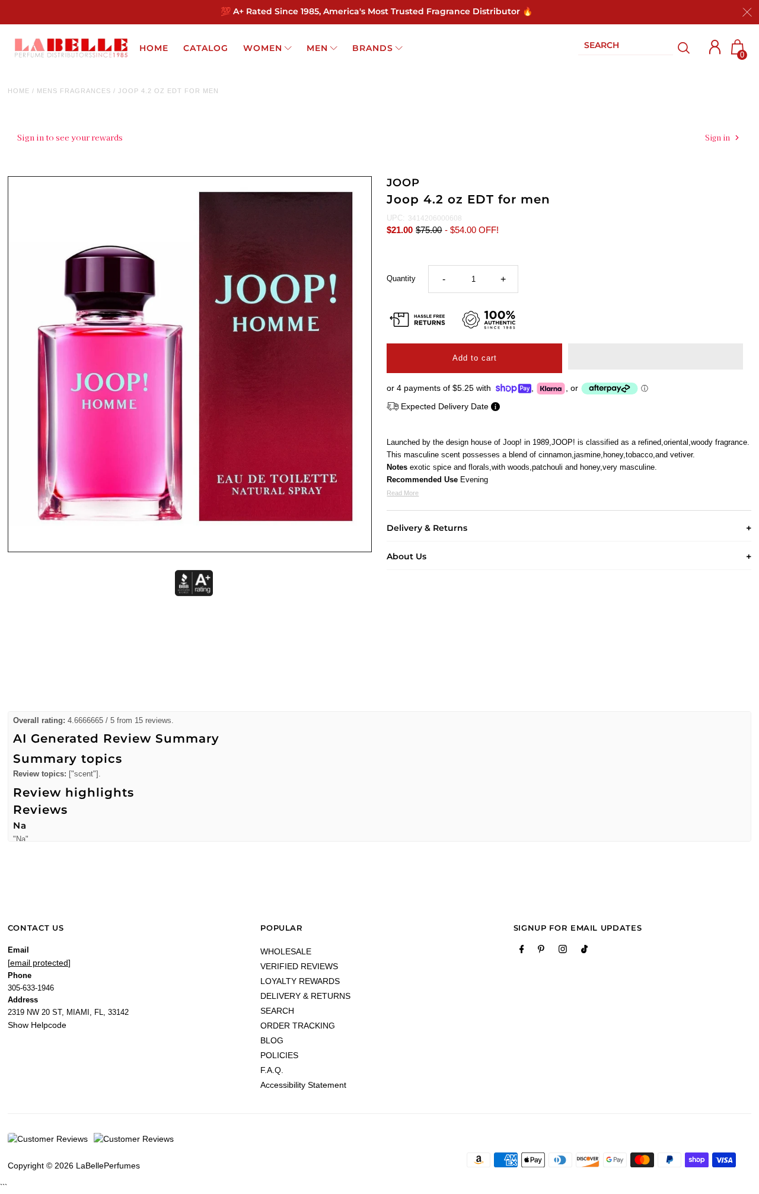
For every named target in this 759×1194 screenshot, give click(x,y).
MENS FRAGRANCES (74, 90)
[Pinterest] (541, 951)
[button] (655, 356)
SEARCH (277, 1010)
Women (262, 48)
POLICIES (279, 1055)
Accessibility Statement (303, 1085)
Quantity (401, 278)
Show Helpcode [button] (37, 1025)
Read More (403, 492)
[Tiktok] (584, 951)
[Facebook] (521, 951)
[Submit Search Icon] (684, 48)
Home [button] (153, 48)
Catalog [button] (205, 48)
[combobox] (625, 47)
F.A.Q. (271, 1070)
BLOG (271, 1040)
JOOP (403, 182)
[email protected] (39, 962)
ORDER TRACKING (297, 1025)
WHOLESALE (285, 951)
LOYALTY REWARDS (300, 981)
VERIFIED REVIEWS (299, 966)
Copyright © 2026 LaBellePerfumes (74, 1165)
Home (19, 90)
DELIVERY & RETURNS (305, 996)
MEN (317, 48)
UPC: (396, 218)
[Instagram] (563, 951)
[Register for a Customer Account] (715, 47)
